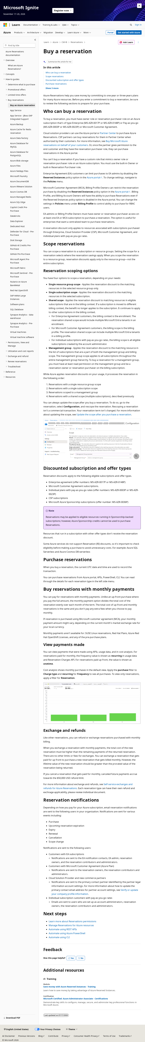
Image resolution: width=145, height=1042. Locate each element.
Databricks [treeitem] (15, 216)
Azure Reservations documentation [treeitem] (15, 53)
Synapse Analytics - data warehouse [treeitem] (21, 316)
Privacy (65, 1036)
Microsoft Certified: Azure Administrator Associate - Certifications (75, 998)
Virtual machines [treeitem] (18, 332)
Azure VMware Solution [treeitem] (21, 186)
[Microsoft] (5, 25)
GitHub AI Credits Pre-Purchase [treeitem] (20, 247)
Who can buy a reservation (58, 72)
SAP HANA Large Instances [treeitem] (18, 297)
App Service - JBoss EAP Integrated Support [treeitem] (21, 117)
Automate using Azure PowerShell (67, 933)
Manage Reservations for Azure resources (71, 925)
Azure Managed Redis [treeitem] (20, 197)
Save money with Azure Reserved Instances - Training (69, 986)
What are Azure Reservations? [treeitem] (15, 67)
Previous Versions (26, 1036)
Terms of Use (109, 1036)
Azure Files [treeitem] (15, 165)
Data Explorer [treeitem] (16, 221)
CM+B (64, 42)
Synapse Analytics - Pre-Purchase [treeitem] (21, 325)
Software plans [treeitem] (17, 304)
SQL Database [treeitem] (16, 309)
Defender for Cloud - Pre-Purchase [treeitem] (22, 233)
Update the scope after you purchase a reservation (103, 414)
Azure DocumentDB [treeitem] (19, 181)
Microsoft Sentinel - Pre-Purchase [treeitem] (21, 275)
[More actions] (138, 42)
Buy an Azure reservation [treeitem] (22, 105)
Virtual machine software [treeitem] (22, 337)
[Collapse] (35, 40)
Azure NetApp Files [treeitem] (19, 171)
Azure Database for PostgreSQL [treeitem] (19, 154)
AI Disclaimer (8, 1036)
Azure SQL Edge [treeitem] (17, 202)
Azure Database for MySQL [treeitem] (19, 145)
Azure (55, 42)
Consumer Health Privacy (86, 1036)
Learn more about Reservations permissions (72, 921)
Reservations (77, 42)
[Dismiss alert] (139, 5)
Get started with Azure (129, 32)
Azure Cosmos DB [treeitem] (18, 191)
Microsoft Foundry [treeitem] (18, 176)
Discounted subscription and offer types (65, 80)
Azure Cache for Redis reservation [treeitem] (20, 131)
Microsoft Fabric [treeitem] (17, 268)
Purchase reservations (56, 83)
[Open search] (131, 24)
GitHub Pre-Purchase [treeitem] (20, 254)
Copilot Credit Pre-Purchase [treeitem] (19, 209)
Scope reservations (55, 76)
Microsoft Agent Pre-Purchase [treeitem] (20, 261)
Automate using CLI (59, 937)
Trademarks (124, 1036)
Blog (40, 1036)
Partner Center (108, 133)
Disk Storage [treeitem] (16, 240)
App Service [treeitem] (15, 110)
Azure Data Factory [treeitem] (19, 138)
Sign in (138, 24)
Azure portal (93, 177)
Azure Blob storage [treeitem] (19, 160)
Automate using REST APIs (63, 929)
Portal (110, 32)
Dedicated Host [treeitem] (17, 226)
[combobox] (19, 45)
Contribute (53, 1036)
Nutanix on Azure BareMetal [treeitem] (18, 283)
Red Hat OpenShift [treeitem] (19, 290)
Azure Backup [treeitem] (16, 124)
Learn (46, 42)
